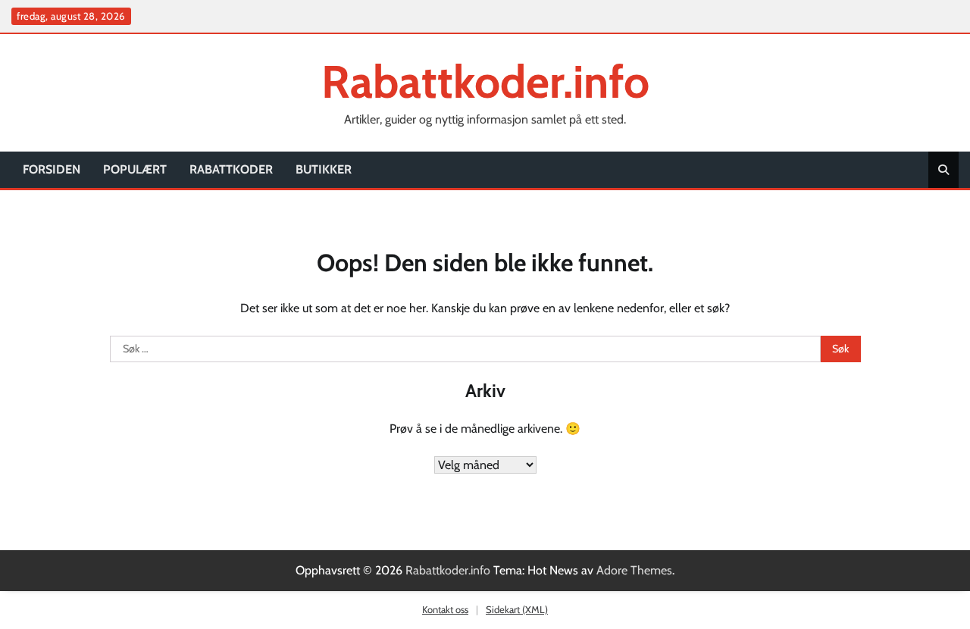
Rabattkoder (231, 169)
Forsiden (51, 169)
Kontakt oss (445, 609)
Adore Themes (634, 570)
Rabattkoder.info (485, 81)
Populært (135, 169)
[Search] (943, 169)
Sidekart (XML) (517, 609)
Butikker (324, 169)
